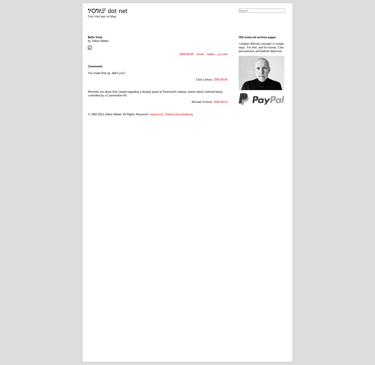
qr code (222, 54)
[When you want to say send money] (261, 104)
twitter (211, 54)
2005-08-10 (220, 102)
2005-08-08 (186, 54)
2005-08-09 (220, 79)
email (200, 54)
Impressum (157, 114)
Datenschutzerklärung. (179, 114)
